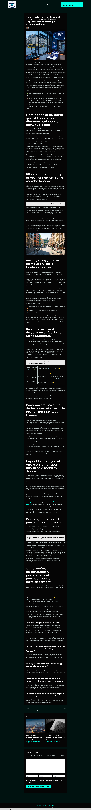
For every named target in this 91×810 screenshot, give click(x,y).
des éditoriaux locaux (32, 608)
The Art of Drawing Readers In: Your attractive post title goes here (55, 737)
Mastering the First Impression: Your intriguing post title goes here (35, 737)
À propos (42, 4)
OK (85, 809)
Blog (54, 4)
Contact (49, 4)
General (36, 741)
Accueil (36, 4)
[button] (56, 4)
